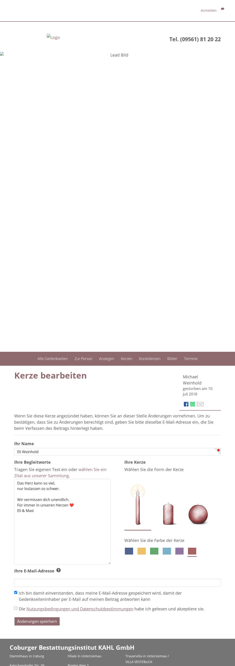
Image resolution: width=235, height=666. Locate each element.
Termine (191, 358)
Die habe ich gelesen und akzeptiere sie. (111, 609)
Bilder (172, 358)
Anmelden (209, 10)
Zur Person (83, 358)
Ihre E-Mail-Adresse (34, 571)
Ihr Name (24, 443)
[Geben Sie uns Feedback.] (222, 10)
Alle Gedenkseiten (53, 358)
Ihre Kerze (135, 462)
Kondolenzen (149, 358)
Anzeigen (106, 358)
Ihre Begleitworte (32, 462)
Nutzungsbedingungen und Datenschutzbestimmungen (79, 609)
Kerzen (126, 358)
